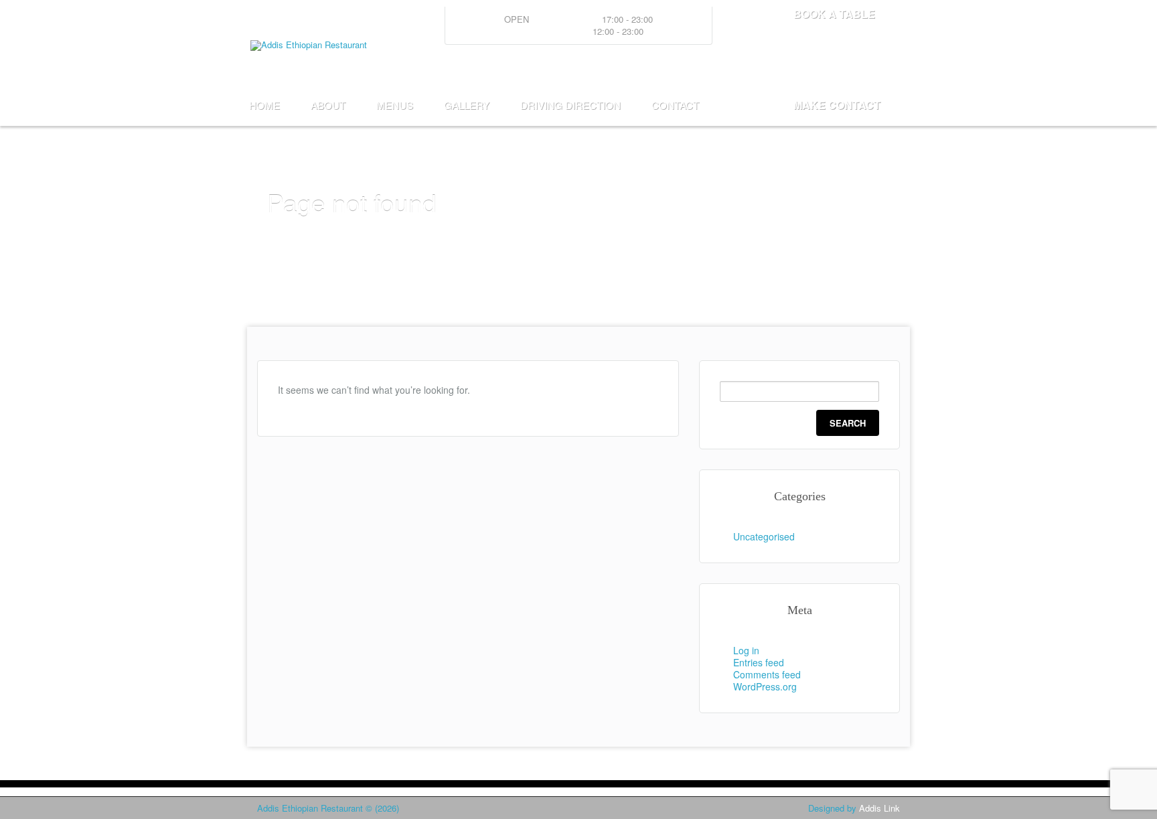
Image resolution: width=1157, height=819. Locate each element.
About (328, 105)
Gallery (466, 105)
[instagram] (782, 69)
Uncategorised (764, 536)
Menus (394, 105)
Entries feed (758, 662)
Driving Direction (570, 105)
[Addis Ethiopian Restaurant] (312, 44)
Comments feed (767, 674)
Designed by (854, 808)
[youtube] (817, 69)
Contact (675, 105)
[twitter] (852, 69)
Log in (746, 650)
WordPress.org (765, 686)
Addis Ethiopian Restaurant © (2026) (328, 808)
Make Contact (836, 105)
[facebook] (887, 69)
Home (264, 105)
